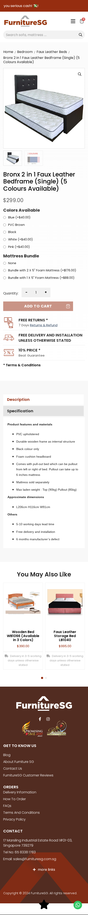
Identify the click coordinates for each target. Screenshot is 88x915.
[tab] (43, 399)
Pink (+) (19, 247)
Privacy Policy (14, 819)
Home (8, 51)
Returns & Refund (43, 325)
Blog (6, 755)
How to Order (14, 799)
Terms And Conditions (21, 812)
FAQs (7, 805)
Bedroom (25, 51)
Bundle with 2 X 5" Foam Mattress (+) (42, 270)
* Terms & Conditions (22, 365)
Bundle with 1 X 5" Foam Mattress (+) (41, 278)
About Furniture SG (18, 761)
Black (12, 232)
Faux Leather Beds (52, 51)
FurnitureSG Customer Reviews (28, 775)
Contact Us (12, 768)
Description (18, 399)
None (12, 263)
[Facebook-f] (40, 719)
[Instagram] (48, 719)
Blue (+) (19, 217)
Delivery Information (19, 792)
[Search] (80, 35)
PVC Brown (16, 225)
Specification (20, 411)
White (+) (20, 240)
